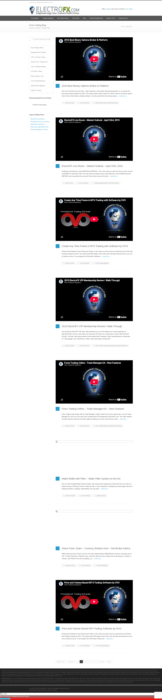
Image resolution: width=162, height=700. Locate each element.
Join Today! (129, 9)
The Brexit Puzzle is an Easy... (40, 121)
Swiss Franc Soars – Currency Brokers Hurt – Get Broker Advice (96, 548)
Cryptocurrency (123, 18)
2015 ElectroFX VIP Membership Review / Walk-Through (92, 326)
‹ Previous (71, 661)
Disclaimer (49, 690)
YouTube (122, 2)
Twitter (104, 2)
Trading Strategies (48, 18)
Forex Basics (35, 18)
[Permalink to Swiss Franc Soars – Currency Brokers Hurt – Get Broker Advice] (94, 526)
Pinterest (126, 2)
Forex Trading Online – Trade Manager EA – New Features (93, 408)
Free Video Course (63, 18)
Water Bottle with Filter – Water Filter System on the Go (91, 478)
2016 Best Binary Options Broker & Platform (85, 85)
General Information (112, 103)
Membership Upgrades (38, 85)
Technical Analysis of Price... (40, 129)
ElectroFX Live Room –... (39, 119)
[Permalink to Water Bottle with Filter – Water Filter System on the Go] (94, 456)
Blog (84, 18)
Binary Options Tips (101, 103)
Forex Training (99, 345)
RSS (130, 2)
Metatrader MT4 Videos (115, 426)
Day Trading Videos (37, 48)
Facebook (108, 2)
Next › (102, 661)
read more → (123, 96)
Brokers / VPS (111, 18)
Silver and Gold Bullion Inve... (40, 127)
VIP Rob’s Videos (36, 71)
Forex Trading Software (102, 263)
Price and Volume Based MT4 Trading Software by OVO (91, 628)
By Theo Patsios (84, 103)
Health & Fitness (101, 495)
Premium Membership (96, 18)
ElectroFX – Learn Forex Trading (49, 688)
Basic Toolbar (32, 690)
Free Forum (75, 18)
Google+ (113, 2)
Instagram (117, 2)
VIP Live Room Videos (113, 183)
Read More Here (5, 699)
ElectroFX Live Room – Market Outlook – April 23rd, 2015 (92, 166)
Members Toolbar (41, 690)
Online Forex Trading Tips (39, 62)
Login (107, 9)
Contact (55, 690)
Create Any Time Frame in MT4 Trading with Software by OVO (95, 246)
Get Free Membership (38, 81)
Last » (109, 661)
